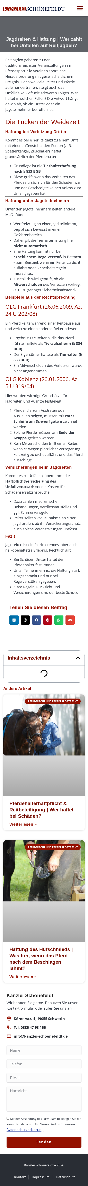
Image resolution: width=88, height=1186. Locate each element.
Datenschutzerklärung (25, 1129)
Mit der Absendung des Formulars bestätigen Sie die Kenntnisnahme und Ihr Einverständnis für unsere (44, 1124)
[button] (80, 8)
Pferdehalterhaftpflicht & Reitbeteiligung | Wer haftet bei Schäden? (41, 810)
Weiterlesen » (23, 824)
